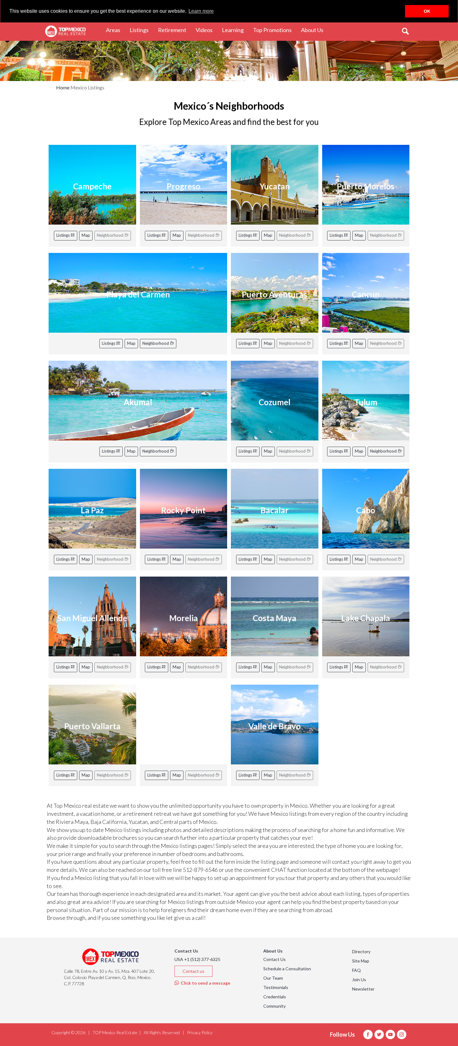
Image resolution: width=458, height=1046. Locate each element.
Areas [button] (115, 29)
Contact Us (274, 959)
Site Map (360, 960)
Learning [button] (235, 29)
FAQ (356, 970)
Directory (361, 951)
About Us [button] (314, 29)
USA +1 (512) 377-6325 (197, 959)
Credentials (274, 996)
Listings (63, 235)
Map (86, 235)
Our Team (273, 978)
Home (62, 87)
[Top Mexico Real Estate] (65, 31)
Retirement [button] (174, 29)
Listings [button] (141, 29)
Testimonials (275, 987)
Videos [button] (206, 29)
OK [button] (427, 11)
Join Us (359, 979)
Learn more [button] (201, 11)
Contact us (193, 971)
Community (274, 1006)
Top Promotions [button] (274, 29)
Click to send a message (204, 983)
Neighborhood (156, 343)
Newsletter (363, 988)
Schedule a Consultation (287, 968)
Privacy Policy (199, 1032)
